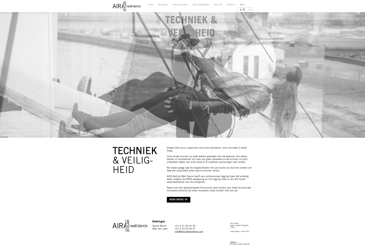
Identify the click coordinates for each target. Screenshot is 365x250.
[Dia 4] (181, 130)
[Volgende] (349, 75)
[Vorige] (15, 75)
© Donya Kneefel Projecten (240, 244)
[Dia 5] (183, 130)
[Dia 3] (178, 130)
